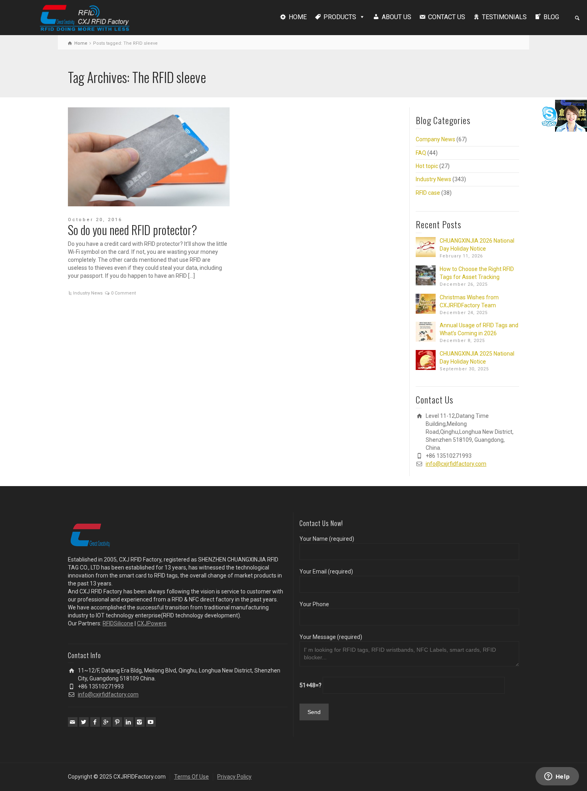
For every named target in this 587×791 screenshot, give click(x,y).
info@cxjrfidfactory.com (456, 464)
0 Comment (123, 293)
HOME (298, 17)
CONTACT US (446, 17)
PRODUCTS (339, 17)
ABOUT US (396, 17)
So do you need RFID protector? (132, 230)
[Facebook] (95, 722)
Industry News (88, 293)
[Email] (72, 722)
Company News (435, 139)
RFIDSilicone (118, 623)
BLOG (551, 17)
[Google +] (106, 722)
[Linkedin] (128, 722)
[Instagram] (140, 722)
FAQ (421, 153)
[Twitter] (84, 722)
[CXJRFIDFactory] (84, 17)
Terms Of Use (191, 776)
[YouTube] (151, 722)
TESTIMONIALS (504, 17)
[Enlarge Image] (149, 156)
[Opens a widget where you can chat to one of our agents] (557, 777)
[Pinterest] (117, 722)
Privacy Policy (234, 776)
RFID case (428, 193)
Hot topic (427, 166)
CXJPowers (152, 623)
